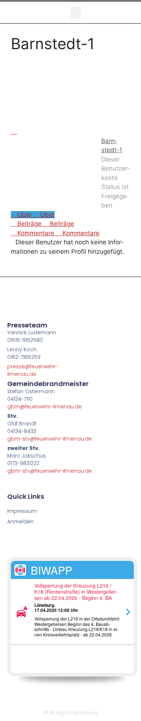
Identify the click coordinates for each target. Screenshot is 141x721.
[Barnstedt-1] (48, 131)
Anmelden (20, 521)
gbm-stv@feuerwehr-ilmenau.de (49, 438)
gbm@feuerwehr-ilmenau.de (44, 406)
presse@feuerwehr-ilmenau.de (32, 370)
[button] (75, 12)
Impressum (22, 511)
